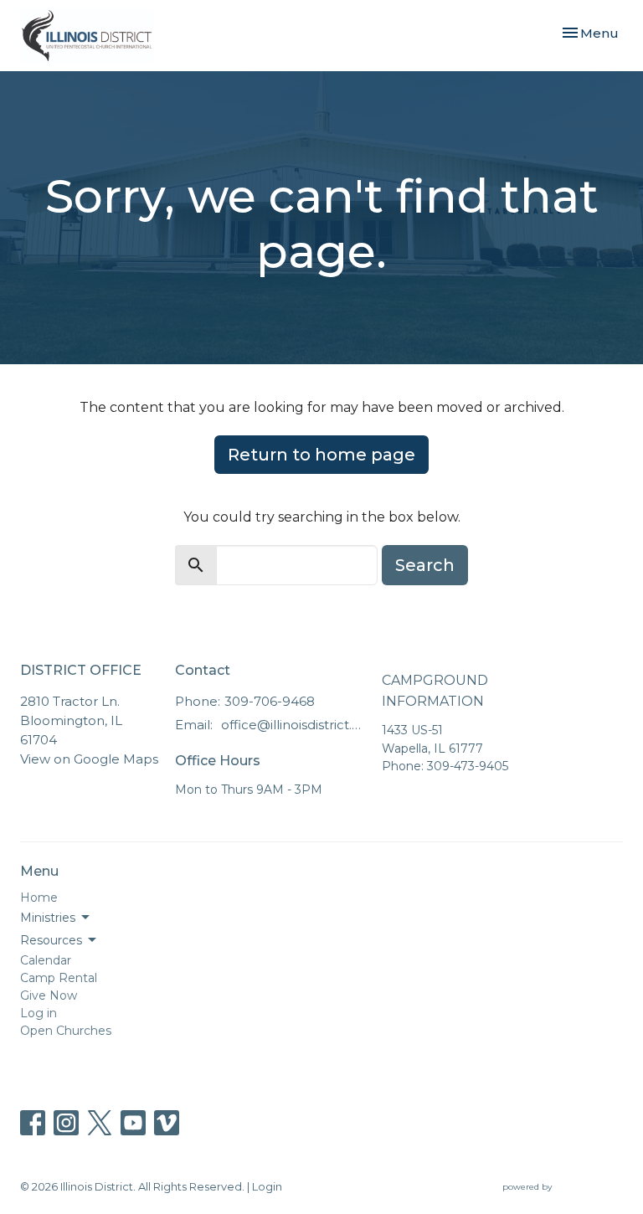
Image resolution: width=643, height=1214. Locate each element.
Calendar (45, 960)
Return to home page (321, 455)
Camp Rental (58, 977)
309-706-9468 (269, 701)
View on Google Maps (89, 759)
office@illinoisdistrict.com (293, 725)
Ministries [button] (47, 917)
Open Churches (65, 1030)
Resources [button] (51, 940)
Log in (38, 1013)
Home (39, 897)
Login (267, 1187)
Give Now (48, 995)
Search (425, 565)
